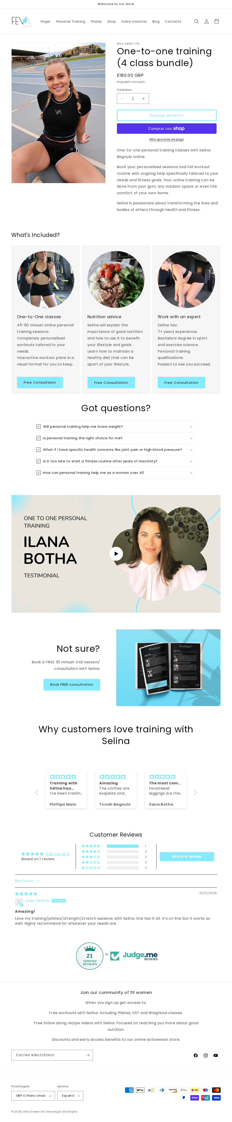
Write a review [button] (186, 856)
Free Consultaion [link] (40, 382)
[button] (197, 21)
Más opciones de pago (167, 139)
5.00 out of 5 (57, 854)
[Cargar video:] (116, 554)
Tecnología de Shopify (61, 1111)
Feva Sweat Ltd (34, 1111)
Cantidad (124, 90)
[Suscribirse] (88, 1055)
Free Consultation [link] (111, 382)
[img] (66, 777)
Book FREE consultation (71, 684)
